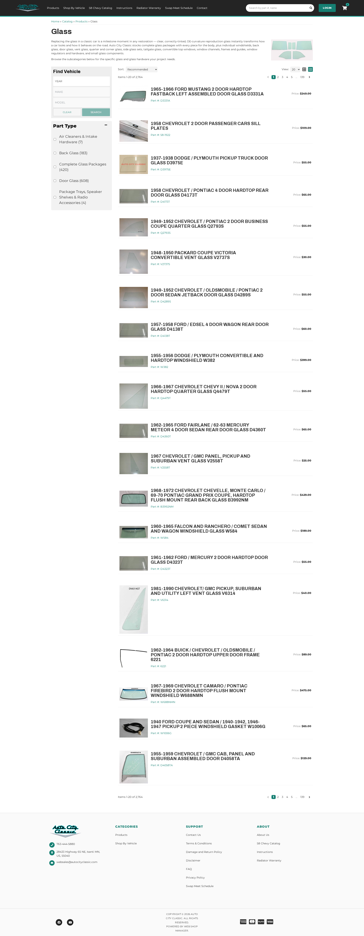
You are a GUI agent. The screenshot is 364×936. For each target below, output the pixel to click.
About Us (263, 835)
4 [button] (287, 77)
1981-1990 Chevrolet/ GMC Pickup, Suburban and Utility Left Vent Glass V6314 (206, 591)
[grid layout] (304, 69)
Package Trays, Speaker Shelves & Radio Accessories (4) (80, 197)
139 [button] (302, 77)
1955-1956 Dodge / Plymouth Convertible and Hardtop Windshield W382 (207, 358)
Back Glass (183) (73, 153)
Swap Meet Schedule (179, 8)
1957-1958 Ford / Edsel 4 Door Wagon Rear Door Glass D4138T (210, 327)
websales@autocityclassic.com (76, 862)
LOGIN (327, 7)
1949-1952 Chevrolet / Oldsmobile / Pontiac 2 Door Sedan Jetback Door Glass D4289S (207, 292)
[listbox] (81, 81)
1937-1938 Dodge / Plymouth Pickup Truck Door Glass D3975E (209, 160)
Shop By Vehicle (74, 8)
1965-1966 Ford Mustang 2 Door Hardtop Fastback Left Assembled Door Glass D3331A (207, 91)
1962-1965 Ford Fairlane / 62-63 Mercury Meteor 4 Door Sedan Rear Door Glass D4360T (208, 427)
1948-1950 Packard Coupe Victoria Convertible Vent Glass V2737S (193, 255)
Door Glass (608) (74, 180)
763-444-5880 (65, 844)
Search (96, 112)
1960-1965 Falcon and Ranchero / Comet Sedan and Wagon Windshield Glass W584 (209, 529)
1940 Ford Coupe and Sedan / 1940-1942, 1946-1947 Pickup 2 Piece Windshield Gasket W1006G (208, 724)
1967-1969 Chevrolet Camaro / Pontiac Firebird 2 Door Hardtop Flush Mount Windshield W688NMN (199, 691)
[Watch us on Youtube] (70, 922)
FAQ (189, 869)
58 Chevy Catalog (100, 8)
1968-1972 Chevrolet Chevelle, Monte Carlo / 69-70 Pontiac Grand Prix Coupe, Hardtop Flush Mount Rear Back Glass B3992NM (208, 495)
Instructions (124, 8)
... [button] (296, 77)
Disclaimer (193, 860)
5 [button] (292, 77)
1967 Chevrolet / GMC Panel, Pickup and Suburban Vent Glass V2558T (200, 458)
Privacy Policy (195, 877)
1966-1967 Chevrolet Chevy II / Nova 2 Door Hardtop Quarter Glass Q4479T (204, 389)
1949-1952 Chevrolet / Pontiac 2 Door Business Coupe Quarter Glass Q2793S (209, 224)
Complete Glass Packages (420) (82, 167)
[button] (81, 126)
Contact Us (193, 835)
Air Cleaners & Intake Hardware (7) (78, 139)
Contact (202, 8)
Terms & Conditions (199, 843)
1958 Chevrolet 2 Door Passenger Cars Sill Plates (205, 126)
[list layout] (310, 69)
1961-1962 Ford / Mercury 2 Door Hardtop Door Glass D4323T (209, 560)
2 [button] (278, 77)
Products (53, 8)
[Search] (310, 8)
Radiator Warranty (148, 8)
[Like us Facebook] (59, 922)
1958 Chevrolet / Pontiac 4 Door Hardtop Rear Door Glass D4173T (209, 193)
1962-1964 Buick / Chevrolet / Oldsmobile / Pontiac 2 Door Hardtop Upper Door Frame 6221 (205, 655)
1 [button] (273, 77)
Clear (67, 112)
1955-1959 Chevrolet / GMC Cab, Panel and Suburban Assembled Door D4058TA (203, 756)
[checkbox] (55, 139)
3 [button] (282, 77)
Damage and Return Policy (204, 852)
